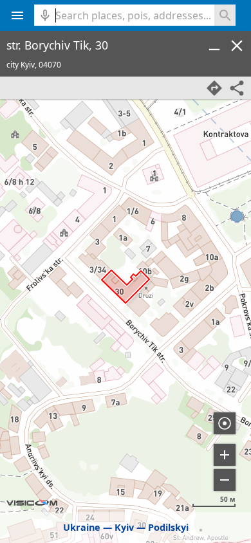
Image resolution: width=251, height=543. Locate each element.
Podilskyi (168, 527)
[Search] (225, 15)
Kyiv (124, 527)
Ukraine (81, 527)
